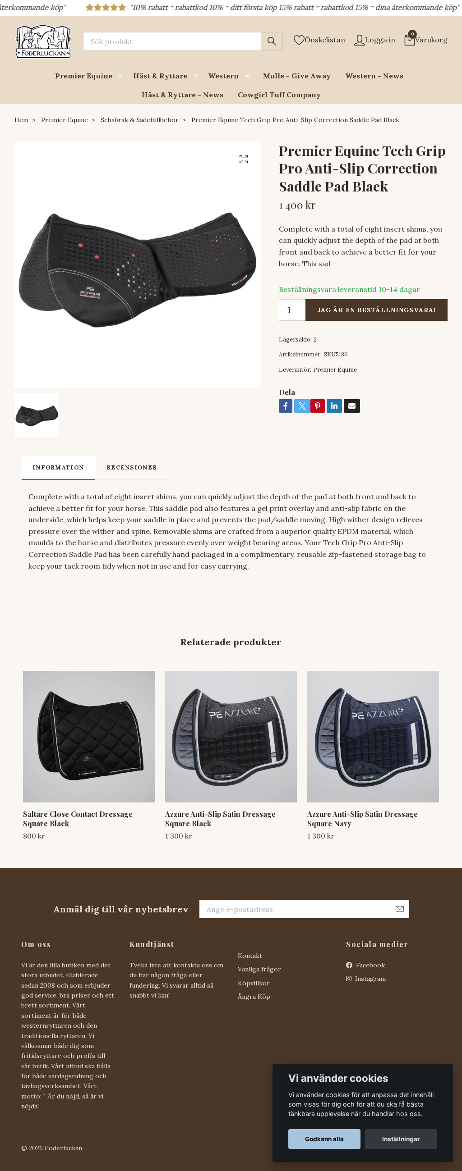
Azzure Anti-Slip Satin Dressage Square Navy (362, 818)
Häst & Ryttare (160, 75)
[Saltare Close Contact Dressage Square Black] (89, 736)
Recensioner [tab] (131, 467)
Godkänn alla (324, 1139)
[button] (122, 76)
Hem (21, 120)
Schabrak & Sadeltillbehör (140, 120)
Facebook (369, 965)
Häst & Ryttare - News (182, 94)
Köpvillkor (254, 983)
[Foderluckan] (43, 41)
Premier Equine (83, 75)
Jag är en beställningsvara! (376, 310)
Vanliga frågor (259, 969)
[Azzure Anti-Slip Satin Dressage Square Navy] (373, 736)
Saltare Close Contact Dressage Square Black (78, 818)
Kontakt (250, 956)
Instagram (369, 979)
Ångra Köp (254, 997)
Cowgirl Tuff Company (279, 94)
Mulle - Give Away (297, 75)
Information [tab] (58, 467)
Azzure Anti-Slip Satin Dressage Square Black (220, 818)
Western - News (374, 75)
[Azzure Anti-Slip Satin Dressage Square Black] (231, 736)
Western (223, 75)
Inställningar (401, 1139)
